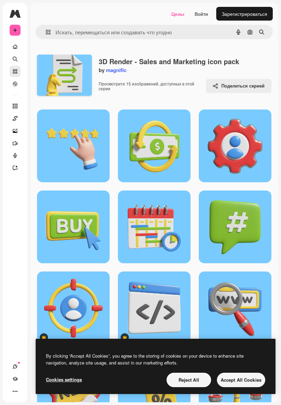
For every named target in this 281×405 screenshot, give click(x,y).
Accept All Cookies (241, 380)
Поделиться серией (243, 85)
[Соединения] (15, 366)
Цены (177, 13)
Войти (201, 13)
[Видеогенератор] (15, 143)
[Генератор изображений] (15, 130)
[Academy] (15, 378)
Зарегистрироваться (244, 13)
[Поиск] (15, 59)
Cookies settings (64, 379)
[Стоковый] (15, 71)
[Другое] (15, 391)
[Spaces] (15, 118)
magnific (116, 70)
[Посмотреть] (15, 83)
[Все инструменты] (15, 106)
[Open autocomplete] (45, 32)
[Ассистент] (15, 167)
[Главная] (15, 46)
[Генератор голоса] (15, 155)
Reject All (189, 380)
